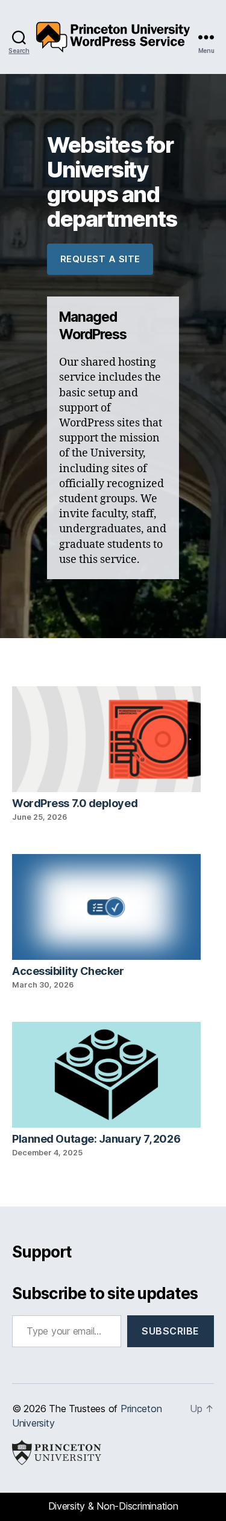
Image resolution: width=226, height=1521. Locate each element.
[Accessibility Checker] (106, 908)
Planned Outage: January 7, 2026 (96, 1138)
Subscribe (170, 1331)
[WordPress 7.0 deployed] (106, 740)
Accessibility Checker (68, 971)
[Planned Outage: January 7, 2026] (106, 1076)
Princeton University (56, 1452)
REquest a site (100, 259)
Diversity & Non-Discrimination (113, 1506)
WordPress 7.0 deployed (74, 803)
